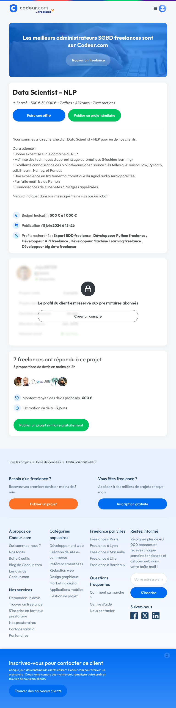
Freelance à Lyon (104, 545)
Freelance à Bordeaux (107, 564)
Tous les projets (20, 462)
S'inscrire (148, 592)
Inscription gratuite (132, 504)
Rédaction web (62, 570)
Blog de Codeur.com (25, 564)
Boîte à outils (19, 558)
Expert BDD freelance (72, 235)
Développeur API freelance (45, 241)
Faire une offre (39, 115)
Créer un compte (88, 316)
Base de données (48, 462)
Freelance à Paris (104, 539)
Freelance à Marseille (107, 552)
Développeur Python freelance (119, 235)
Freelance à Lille (103, 558)
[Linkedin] (156, 615)
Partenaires (18, 635)
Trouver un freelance (88, 60)
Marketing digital (63, 583)
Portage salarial (22, 629)
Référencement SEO (66, 563)
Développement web (67, 545)
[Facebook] (134, 615)
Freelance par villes (107, 531)
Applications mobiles (66, 589)
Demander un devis (25, 597)
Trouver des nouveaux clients (38, 691)
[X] (145, 615)
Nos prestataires (22, 622)
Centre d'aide (101, 604)
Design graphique (64, 576)
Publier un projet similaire (94, 115)
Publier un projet (43, 504)
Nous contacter (102, 610)
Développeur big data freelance (49, 246)
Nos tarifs (17, 552)
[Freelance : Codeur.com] (32, 8)
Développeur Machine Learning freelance (106, 241)
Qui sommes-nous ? (25, 545)
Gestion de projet (64, 596)
